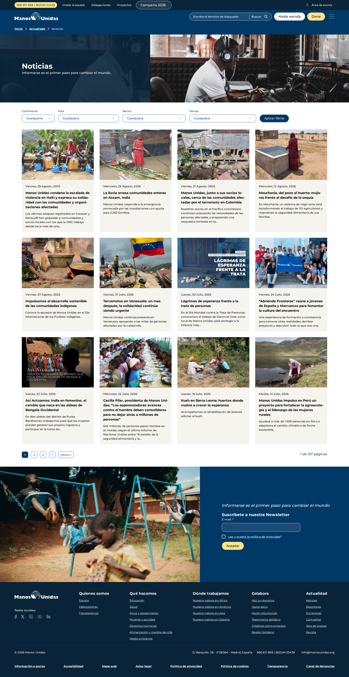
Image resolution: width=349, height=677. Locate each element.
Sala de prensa (316, 626)
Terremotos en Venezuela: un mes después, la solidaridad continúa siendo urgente (136, 284)
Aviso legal (144, 666)
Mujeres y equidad (142, 619)
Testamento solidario (266, 619)
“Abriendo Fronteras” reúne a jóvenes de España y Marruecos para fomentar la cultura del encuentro (291, 284)
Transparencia (89, 613)
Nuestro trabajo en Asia (209, 613)
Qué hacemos (143, 593)
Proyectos (124, 5)
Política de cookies (235, 666)
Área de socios (322, 5)
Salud (133, 607)
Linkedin (48, 617)
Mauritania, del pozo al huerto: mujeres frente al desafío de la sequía (291, 176)
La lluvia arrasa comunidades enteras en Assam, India (136, 174)
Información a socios (30, 666)
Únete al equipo (74, 5)
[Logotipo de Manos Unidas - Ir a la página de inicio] (36, 19)
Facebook (16, 617)
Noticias (311, 600)
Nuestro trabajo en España (211, 619)
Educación (137, 600)
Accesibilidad (73, 666)
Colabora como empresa (269, 626)
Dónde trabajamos (211, 593)
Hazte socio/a (289, 17)
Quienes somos (94, 593)
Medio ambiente (141, 638)
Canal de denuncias (320, 666)
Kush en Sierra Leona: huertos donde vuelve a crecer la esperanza (213, 379)
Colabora (260, 593)
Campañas (313, 619)
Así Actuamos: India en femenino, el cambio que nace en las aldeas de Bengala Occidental (58, 386)
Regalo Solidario (263, 632)
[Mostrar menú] (330, 16)
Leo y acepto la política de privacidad (254, 536)
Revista (311, 632)
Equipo (84, 600)
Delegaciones (101, 5)
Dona (316, 17)
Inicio (19, 29)
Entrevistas (313, 613)
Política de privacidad (186, 666)
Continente (30, 111)
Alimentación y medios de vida (151, 632)
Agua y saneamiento (144, 613)
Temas (193, 111)
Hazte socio (260, 607)
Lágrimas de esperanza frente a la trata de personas (213, 284)
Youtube (39, 617)
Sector (127, 111)
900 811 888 (25, 5)
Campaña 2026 (153, 5)
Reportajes (313, 607)
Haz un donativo (263, 600)
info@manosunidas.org (317, 652)
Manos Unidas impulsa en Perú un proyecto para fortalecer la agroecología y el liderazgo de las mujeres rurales (291, 386)
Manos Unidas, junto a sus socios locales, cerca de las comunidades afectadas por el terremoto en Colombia (213, 178)
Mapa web (109, 666)
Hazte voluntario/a (264, 613)
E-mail (227, 519)
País (61, 111)
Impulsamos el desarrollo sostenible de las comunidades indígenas (58, 280)
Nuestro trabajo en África (210, 600)
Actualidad (37, 29)
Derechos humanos (143, 626)
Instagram (31, 617)
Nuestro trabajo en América (212, 607)
